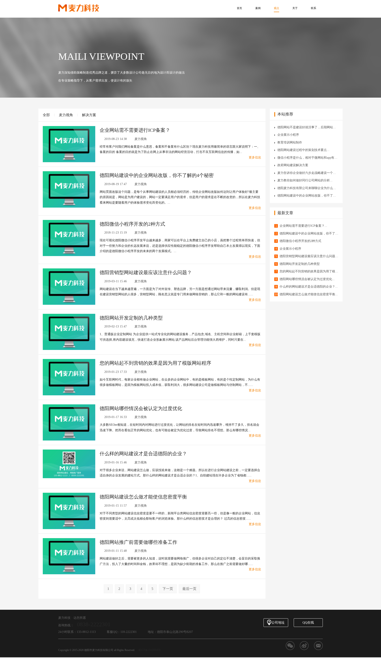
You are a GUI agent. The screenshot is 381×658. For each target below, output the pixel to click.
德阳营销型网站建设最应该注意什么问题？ (146, 272)
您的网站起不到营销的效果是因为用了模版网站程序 (155, 363)
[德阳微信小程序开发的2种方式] (69, 237)
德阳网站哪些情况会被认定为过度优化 (141, 408)
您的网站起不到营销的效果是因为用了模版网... (309, 271)
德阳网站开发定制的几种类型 (131, 318)
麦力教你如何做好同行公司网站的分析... (304, 180)
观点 (276, 8)
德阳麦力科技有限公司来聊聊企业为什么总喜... (307, 188)
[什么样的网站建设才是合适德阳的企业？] (69, 463)
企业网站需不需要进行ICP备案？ (135, 130)
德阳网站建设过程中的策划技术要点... (303, 150)
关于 (295, 8)
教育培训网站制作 (289, 142)
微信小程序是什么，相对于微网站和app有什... (307, 157)
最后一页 (189, 589)
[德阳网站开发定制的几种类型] (69, 331)
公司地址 (278, 622)
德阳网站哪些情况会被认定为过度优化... (307, 279)
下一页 (167, 589)
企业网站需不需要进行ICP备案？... (303, 225)
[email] (318, 645)
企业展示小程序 (288, 134)
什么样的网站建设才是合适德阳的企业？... (309, 286)
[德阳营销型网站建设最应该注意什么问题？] (69, 286)
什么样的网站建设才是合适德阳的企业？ (143, 453)
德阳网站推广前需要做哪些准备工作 (138, 542)
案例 (258, 8)
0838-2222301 (93, 624)
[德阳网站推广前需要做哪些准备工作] (69, 556)
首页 (239, 8)
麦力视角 (66, 115)
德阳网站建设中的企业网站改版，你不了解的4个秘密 (157, 175)
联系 (313, 8)
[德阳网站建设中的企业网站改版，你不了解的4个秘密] (69, 189)
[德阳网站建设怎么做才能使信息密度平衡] (69, 510)
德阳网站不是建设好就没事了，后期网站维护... (307, 127)
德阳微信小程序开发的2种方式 (132, 224)
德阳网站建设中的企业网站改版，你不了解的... (307, 195)
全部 (46, 115)
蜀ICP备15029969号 (149, 650)
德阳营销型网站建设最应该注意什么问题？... (309, 256)
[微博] (304, 645)
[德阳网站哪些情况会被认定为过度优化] (69, 422)
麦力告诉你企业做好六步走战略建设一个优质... (307, 173)
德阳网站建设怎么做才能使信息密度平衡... (309, 294)
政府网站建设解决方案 (292, 165)
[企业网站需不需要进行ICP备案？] (69, 143)
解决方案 (89, 115)
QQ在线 (308, 622)
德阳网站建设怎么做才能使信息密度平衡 (143, 497)
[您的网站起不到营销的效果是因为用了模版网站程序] (69, 377)
